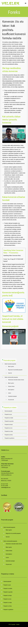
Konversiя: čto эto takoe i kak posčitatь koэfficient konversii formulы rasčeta (14, 30)
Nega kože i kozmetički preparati (15, 369)
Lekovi (9, 393)
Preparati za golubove (9, 438)
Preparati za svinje (9, 431)
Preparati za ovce (8, 428)
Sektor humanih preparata (10, 364)
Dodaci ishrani (11, 386)
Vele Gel (10, 373)
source (5, 261)
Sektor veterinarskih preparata (11, 377)
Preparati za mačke (9, 417)
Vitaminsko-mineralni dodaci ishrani (16, 379)
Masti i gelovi (11, 366)
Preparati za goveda (9, 421)
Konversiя (11, 276)
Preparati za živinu (9, 434)
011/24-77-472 (4, 484)
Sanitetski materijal (12, 396)
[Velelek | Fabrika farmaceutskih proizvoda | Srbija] (10, 3)
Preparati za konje (9, 424)
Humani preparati (8, 411)
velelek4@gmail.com (5, 487)
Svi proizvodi (11, 399)
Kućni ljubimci (11, 389)
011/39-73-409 (4, 485)
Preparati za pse (8, 414)
